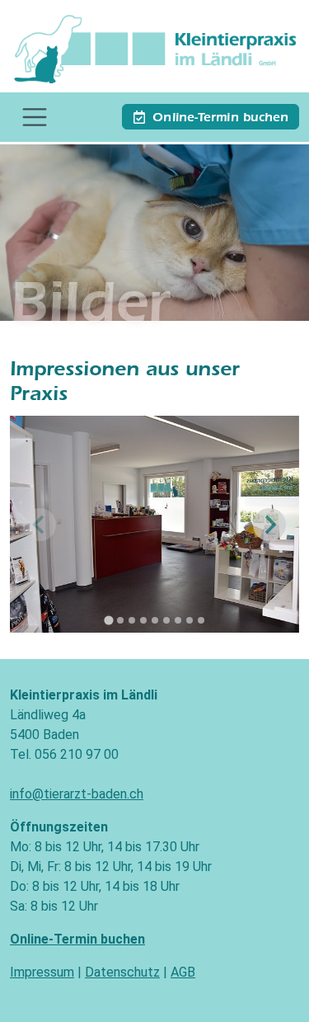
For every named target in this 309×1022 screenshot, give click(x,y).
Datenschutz (122, 972)
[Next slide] (269, 524)
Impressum (42, 972)
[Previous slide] (39, 524)
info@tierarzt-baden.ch (76, 794)
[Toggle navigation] (34, 117)
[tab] (108, 620)
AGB (183, 972)
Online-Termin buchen (220, 119)
